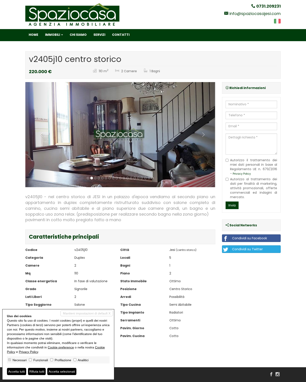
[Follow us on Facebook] (271, 375)
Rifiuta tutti (36, 371)
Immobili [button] (53, 34)
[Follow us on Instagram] (278, 375)
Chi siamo (78, 34)
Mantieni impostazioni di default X (86, 313)
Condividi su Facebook (249, 238)
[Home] (72, 14)
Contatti (120, 34)
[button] (39, 134)
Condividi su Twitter (247, 249)
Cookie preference (61, 347)
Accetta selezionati (62, 371)
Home (33, 34)
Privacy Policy (242, 174)
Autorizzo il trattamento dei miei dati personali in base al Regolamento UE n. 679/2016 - (253, 167)
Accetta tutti (16, 371)
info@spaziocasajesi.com (255, 13)
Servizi (99, 34)
